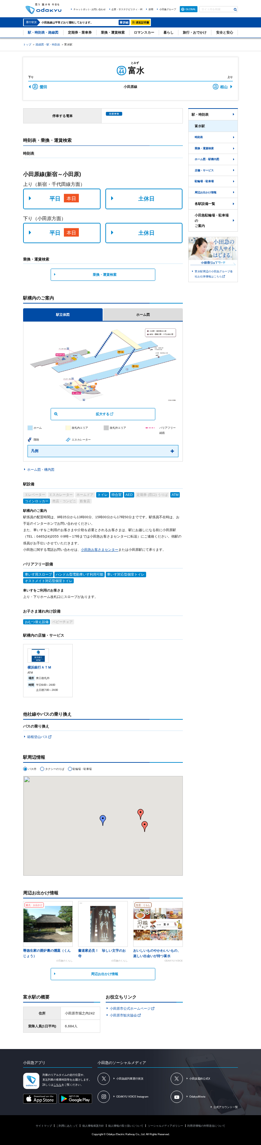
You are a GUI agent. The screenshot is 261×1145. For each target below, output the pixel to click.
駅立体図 (63, 314)
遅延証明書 (142, 22)
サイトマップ (44, 1125)
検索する (235, 9)
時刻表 (199, 137)
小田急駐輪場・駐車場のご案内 (212, 220)
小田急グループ (167, 9)
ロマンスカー (144, 32)
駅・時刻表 (200, 114)
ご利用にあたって (67, 1125)
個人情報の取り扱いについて (125, 1125)
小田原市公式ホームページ (130, 1008)
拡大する (102, 414)
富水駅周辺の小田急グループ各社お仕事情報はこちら (214, 274)
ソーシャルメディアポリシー (165, 1125)
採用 (151, 9)
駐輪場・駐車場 (204, 181)
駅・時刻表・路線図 (43, 32)
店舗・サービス (204, 170)
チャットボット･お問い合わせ (89, 9)
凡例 (34, 451)
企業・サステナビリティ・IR (126, 9)
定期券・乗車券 (80, 32)
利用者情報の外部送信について (206, 1125)
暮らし (168, 32)
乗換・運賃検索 (113, 32)
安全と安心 (224, 32)
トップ (27, 44)
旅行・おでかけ (195, 32)
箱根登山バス (37, 737)
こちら (57, 1084)
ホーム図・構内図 (40, 469)
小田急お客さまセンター (99, 549)
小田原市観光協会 (123, 1015)
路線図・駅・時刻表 (48, 44)
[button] (145, 826)
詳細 (125, 22)
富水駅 (200, 126)
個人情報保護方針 (93, 1125)
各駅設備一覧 (205, 204)
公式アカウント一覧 (225, 1107)
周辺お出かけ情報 (104, 974)
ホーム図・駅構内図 (207, 159)
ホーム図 (143, 314)
